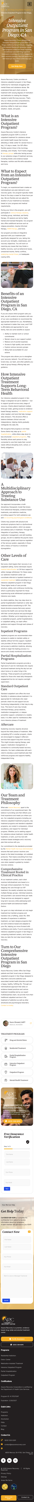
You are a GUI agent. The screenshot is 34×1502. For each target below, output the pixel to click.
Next (7, 1189)
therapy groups (8, 153)
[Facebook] (3, 1460)
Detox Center (5, 1359)
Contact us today (7, 1005)
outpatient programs (19, 437)
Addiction (4, 1415)
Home (3, 10)
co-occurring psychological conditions (18, 518)
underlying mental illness (9, 254)
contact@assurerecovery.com (15, 1444)
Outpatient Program (8, 1375)
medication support (25, 411)
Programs (4, 1412)
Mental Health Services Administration (19, 849)
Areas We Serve (6, 1480)
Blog (2, 1429)
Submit (6, 1300)
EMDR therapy (12, 229)
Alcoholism (5, 1419)
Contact (4, 1426)
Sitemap (4, 1477)
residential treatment (8, 580)
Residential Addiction (8, 1356)
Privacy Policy (6, 1473)
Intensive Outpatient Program (11, 1367)
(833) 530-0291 (14, 1121)
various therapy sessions (19, 213)
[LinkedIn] (9, 1460)
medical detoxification (9, 569)
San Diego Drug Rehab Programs (19, 10)
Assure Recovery (14, 807)
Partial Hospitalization (8, 1371)
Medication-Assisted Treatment (12, 1363)
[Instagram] (15, 1460)
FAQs (3, 1422)
